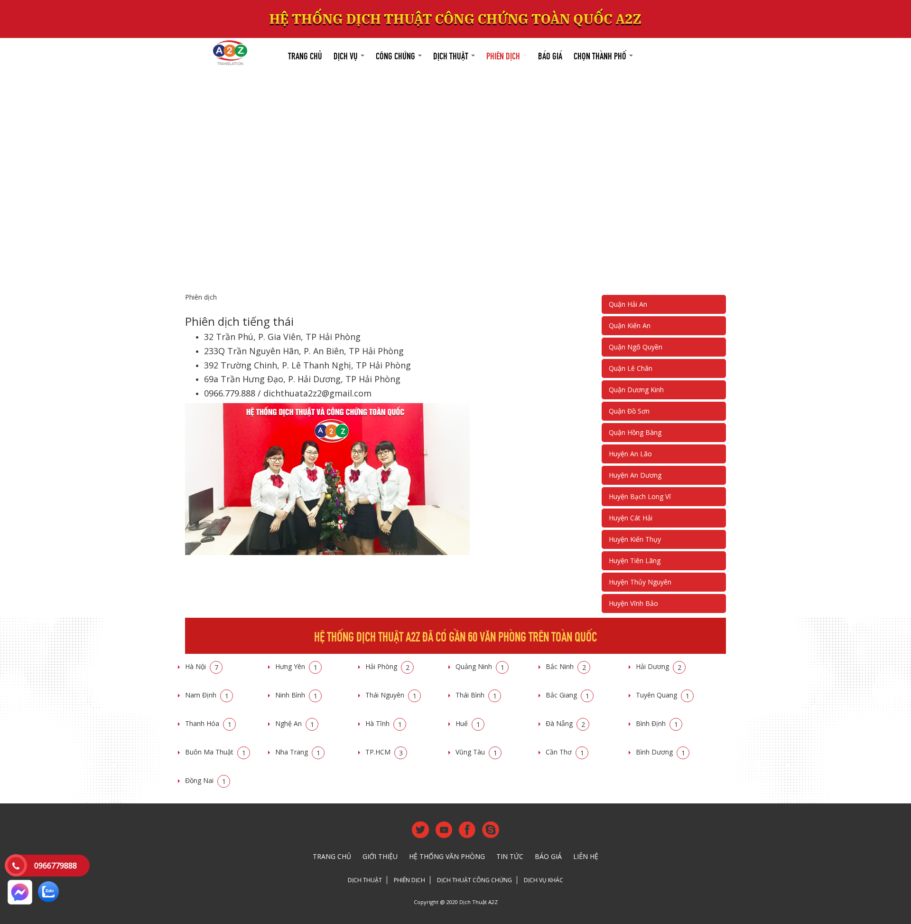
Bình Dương (660, 751)
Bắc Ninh (566, 666)
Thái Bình (476, 694)
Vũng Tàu (476, 751)
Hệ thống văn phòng (447, 856)
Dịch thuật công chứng (474, 880)
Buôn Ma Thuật (215, 751)
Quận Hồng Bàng (635, 432)
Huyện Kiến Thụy (635, 539)
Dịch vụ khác (543, 880)
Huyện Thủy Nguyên (640, 581)
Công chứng (396, 54)
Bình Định (657, 723)
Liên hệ (585, 856)
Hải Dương (658, 666)
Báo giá (550, 54)
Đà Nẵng (565, 723)
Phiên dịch (504, 54)
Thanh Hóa (208, 723)
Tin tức (509, 856)
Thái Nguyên (391, 694)
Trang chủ (305, 54)
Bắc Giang (567, 694)
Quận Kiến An (630, 325)
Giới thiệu (380, 856)
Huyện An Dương (635, 475)
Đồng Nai (205, 780)
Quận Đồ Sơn (629, 410)
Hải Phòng (387, 666)
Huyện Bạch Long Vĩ (640, 496)
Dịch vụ (347, 54)
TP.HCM (384, 751)
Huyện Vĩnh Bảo (633, 603)
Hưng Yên (296, 666)
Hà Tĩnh (383, 723)
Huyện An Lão (630, 453)
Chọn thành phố (601, 54)
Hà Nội (201, 666)
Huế (468, 723)
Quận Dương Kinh (636, 389)
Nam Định (207, 694)
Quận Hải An (628, 304)
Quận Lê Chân (630, 368)
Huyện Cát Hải (630, 517)
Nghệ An (294, 723)
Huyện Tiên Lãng (634, 560)
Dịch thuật (451, 54)
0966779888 (55, 865)
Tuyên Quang (662, 694)
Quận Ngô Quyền (635, 346)
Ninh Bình (296, 694)
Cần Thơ (565, 751)
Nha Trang (297, 751)
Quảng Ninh (480, 666)
